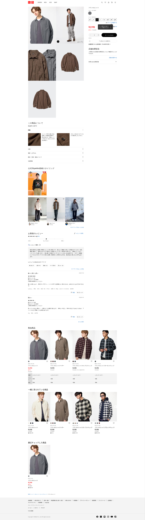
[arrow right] (82, 209)
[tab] (40, 2)
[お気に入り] (105, 2)
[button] (34, 139)
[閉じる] (110, 27)
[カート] (112, 2)
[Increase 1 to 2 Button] (98, 35)
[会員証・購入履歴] (108, 2)
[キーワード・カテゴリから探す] (102, 2)
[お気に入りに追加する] (45, 172)
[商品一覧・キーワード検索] (115, 2)
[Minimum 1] (90, 35)
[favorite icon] (47, 423)
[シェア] (90, 41)
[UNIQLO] (31, 2)
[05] (90, 13)
